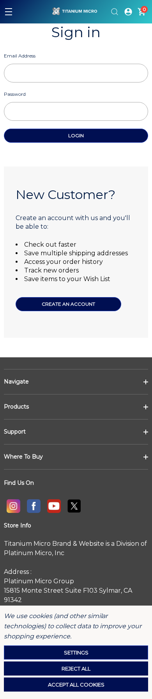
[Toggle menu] (8, 11)
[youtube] (53, 505)
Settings (76, 652)
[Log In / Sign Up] (128, 11)
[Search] (114, 11)
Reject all (76, 668)
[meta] (33, 505)
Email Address (19, 56)
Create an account (68, 304)
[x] (74, 505)
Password (15, 94)
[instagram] (13, 505)
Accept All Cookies (76, 684)
